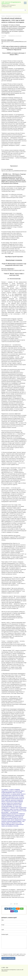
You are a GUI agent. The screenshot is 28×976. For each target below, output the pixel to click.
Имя (2, 920)
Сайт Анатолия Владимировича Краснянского (11, 2)
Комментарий (4, 934)
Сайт (2, 929)
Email (2, 924)
